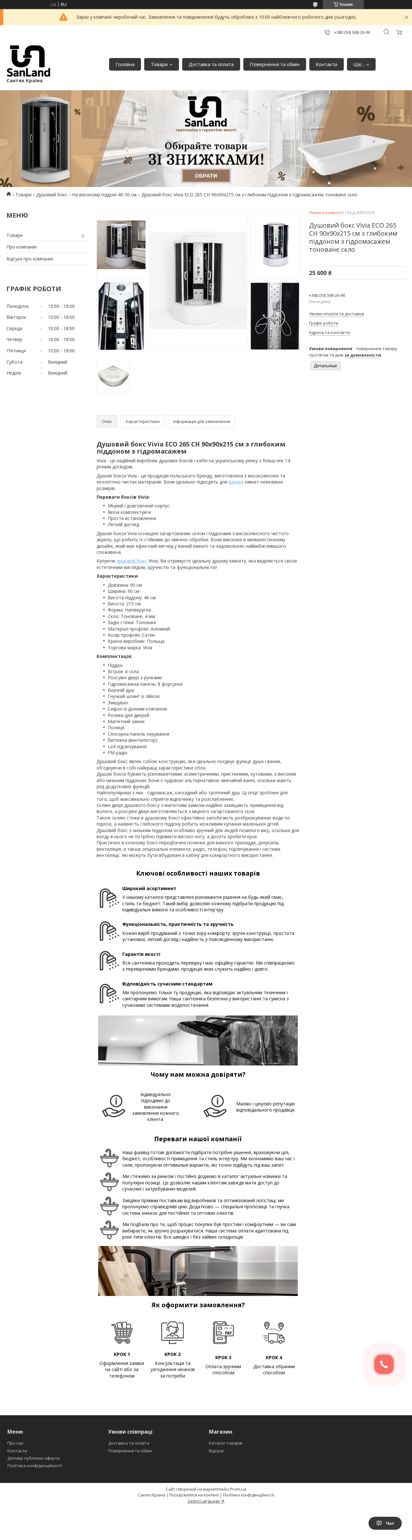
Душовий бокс (52, 194)
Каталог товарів (225, 1443)
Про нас (15, 1443)
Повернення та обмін (275, 64)
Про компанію (21, 247)
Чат (390, 1523)
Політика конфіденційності (34, 1465)
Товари (159, 64)
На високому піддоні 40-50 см (104, 194)
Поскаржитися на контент (194, 1495)
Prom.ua (238, 1489)
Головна (125, 64)
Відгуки (216, 1451)
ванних (236, 482)
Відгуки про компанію (29, 259)
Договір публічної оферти (33, 1458)
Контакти (326, 64)
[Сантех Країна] (28, 61)
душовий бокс (132, 561)
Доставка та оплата (211, 64)
